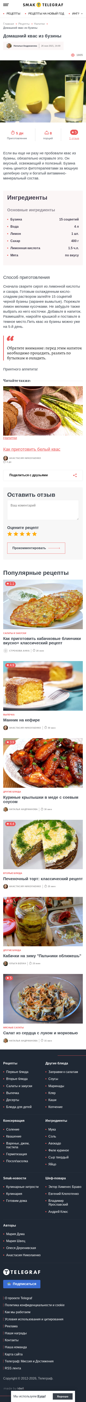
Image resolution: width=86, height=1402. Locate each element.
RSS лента (13, 1368)
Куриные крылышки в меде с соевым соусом (40, 799)
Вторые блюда (12, 873)
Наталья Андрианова (25, 46)
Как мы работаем (17, 1312)
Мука (52, 1129)
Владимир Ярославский (58, 1202)
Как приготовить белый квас (31, 449)
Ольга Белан (17, 963)
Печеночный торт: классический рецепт (43, 879)
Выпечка (9, 714)
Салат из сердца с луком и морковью (40, 1033)
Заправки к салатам (63, 1072)
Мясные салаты (13, 1027)
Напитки (39, 23)
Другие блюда (12, 792)
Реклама (11, 1326)
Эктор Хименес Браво (64, 1186)
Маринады (56, 1086)
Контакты (12, 1340)
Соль (52, 1136)
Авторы (9, 1225)
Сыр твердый (58, 1157)
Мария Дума (15, 1234)
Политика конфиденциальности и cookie (35, 1305)
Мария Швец (15, 1241)
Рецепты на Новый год (46, 13)
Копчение (55, 1107)
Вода (15, 226)
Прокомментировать (29, 548)
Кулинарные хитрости (22, 1186)
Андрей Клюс (58, 1211)
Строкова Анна (19, 651)
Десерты (12, 1100)
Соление (12, 1129)
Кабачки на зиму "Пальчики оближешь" (42, 956)
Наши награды (16, 1333)
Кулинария (14, 1193)
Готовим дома (16, 1200)
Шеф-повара (55, 1178)
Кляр (52, 1093)
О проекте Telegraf (18, 1298)
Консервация (13, 1120)
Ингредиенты (56, 1120)
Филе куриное (58, 1150)
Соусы (53, 1079)
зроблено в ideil (14, 1388)
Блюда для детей (19, 1107)
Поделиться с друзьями (28, 475)
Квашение (13, 1136)
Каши (52, 1100)
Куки (41, 1396)
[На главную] (43, 4)
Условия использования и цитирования (34, 1319)
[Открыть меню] (6, 4)
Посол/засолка (17, 1161)
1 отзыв (74, 138)
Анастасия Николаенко (25, 458)
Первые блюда (17, 1072)
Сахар (15, 241)
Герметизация (16, 1154)
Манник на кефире (21, 720)
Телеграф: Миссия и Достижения (29, 1361)
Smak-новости (14, 1178)
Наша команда (16, 1347)
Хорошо (62, 1396)
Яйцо (52, 1164)
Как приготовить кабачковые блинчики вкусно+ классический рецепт (42, 640)
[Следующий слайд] (82, 14)
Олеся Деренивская (21, 1248)
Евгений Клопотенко (63, 1193)
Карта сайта (14, 1354)
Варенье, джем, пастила (17, 1145)
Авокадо (54, 1143)
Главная (8, 23)
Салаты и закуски (14, 633)
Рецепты (13, 13)
